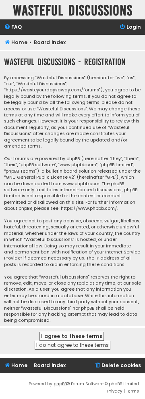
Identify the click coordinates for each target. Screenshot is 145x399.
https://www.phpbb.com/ (89, 208)
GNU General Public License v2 (40, 177)
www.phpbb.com (81, 184)
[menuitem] (13, 27)
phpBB (60, 384)
